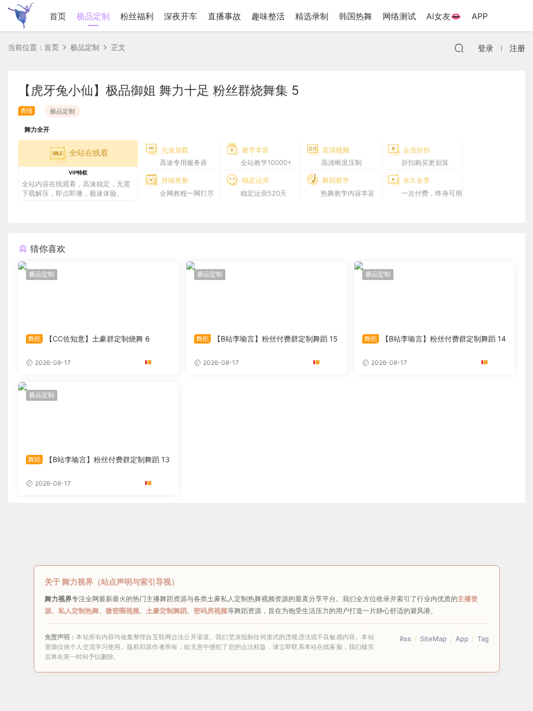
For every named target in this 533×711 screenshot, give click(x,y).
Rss (405, 638)
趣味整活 (268, 16)
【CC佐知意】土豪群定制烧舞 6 (89, 338)
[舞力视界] (21, 15)
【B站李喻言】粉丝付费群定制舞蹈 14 (435, 338)
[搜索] (459, 48)
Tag (483, 638)
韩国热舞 (355, 16)
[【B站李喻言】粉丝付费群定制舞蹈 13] (98, 414)
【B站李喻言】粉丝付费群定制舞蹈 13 (99, 459)
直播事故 (224, 16)
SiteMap (433, 638)
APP (480, 16)
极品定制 (93, 16)
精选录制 (311, 16)
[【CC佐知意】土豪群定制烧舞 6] (98, 293)
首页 (57, 16)
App (461, 638)
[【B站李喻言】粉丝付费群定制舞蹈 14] (434, 293)
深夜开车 (180, 16)
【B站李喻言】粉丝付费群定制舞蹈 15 (267, 338)
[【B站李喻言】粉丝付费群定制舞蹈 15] (266, 293)
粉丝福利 (137, 16)
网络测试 (399, 16)
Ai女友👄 (443, 16)
